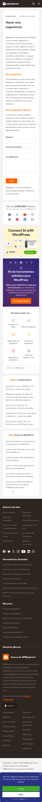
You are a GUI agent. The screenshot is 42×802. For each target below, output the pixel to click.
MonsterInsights (9, 726)
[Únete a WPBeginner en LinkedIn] (25, 219)
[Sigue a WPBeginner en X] (17, 214)
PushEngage (27, 739)
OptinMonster (8, 712)
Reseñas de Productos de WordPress (17, 618)
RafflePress (26, 734)
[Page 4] (29, 491)
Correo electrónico (14, 147)
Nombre (10, 137)
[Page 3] (24, 491)
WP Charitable (28, 744)
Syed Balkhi (11, 674)
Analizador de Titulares (12, 578)
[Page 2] (18, 491)
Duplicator (26, 712)
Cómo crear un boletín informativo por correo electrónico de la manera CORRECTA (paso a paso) (19, 485)
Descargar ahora (21, 300)
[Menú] (38, 3)
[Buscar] (33, 3)
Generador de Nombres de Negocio (17, 564)
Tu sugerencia (12, 157)
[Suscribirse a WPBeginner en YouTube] (25, 214)
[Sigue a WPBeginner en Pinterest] (17, 219)
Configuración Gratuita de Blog (15, 637)
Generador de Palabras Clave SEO (16, 574)
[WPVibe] (21, 242)
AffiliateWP (26, 748)
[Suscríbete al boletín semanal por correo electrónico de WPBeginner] (32, 219)
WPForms (6, 717)
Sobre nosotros (9, 512)
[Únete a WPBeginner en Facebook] (9, 214)
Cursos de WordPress (11, 609)
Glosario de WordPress (12, 613)
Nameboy (7, 745)
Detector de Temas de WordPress (16, 569)
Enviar (11, 181)
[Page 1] (12, 491)
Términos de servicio (30, 520)
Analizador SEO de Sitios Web (15, 583)
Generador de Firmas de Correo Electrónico (20, 588)
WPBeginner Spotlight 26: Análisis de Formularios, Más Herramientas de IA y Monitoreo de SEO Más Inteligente (20, 397)
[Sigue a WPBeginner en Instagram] (32, 214)
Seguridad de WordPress (13, 632)
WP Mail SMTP (8, 731)
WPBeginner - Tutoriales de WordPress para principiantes (11, 3)
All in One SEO (9, 722)
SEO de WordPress (10, 627)
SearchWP (26, 729)
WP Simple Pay (28, 717)
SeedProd (7, 740)
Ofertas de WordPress (11, 623)
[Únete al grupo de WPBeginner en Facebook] (9, 219)
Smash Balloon (9, 736)
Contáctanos (8, 541)
